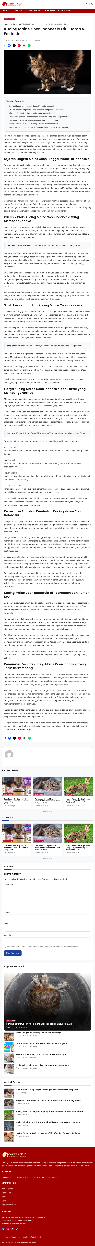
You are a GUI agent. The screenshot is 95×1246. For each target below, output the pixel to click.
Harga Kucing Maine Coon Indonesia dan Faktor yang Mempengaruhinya (38, 117)
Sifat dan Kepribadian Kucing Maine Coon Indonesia (30, 113)
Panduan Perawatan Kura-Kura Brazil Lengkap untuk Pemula (39, 1023)
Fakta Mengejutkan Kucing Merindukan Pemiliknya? (39, 1032)
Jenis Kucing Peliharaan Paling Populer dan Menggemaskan (43, 1065)
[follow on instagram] (8, 1229)
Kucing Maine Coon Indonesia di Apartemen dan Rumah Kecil (33, 124)
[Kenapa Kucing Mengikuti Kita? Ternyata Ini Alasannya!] (9, 1061)
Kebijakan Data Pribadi (32, 1237)
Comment (9, 884)
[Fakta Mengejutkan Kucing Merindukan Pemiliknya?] (9, 1039)
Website (7, 935)
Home (4, 11)
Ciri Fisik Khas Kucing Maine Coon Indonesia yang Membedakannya (36, 110)
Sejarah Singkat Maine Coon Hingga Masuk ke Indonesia (32, 106)
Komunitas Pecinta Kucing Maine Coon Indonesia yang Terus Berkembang (38, 127)
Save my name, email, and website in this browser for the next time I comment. (42, 947)
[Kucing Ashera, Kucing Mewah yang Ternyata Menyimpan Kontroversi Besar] (78, 794)
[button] (87, 4)
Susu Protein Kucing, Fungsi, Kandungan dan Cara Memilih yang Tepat (48, 245)
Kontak (5, 1197)
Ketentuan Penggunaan (11, 1237)
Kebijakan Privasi (9, 1205)
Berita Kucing (16, 11)
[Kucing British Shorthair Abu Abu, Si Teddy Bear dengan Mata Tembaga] (9, 1129)
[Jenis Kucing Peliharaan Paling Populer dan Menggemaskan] (9, 1072)
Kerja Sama (6, 1193)
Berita (4, 1201)
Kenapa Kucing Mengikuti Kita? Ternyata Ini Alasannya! (41, 1054)
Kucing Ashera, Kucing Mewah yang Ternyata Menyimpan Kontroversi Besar (50, 433)
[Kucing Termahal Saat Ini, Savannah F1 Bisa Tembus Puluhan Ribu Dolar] (9, 1140)
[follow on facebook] (3, 1229)
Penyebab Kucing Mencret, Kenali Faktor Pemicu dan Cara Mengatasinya (49, 346)
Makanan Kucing (34, 11)
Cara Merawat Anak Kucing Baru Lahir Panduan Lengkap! (41, 1043)
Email (7, 924)
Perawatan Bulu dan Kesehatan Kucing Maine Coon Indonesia (33, 120)
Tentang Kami (7, 1189)
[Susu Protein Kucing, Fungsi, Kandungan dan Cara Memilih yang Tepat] (16, 794)
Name (7, 912)
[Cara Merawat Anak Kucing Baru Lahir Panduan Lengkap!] (9, 1050)
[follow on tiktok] (17, 1229)
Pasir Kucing (64, 11)
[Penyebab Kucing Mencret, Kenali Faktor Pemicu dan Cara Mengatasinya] (47, 794)
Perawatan (50, 11)
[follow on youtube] (12, 1229)
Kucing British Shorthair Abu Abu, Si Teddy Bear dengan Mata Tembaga (48, 1122)
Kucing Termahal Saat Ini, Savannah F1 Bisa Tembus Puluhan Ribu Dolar (48, 1133)
